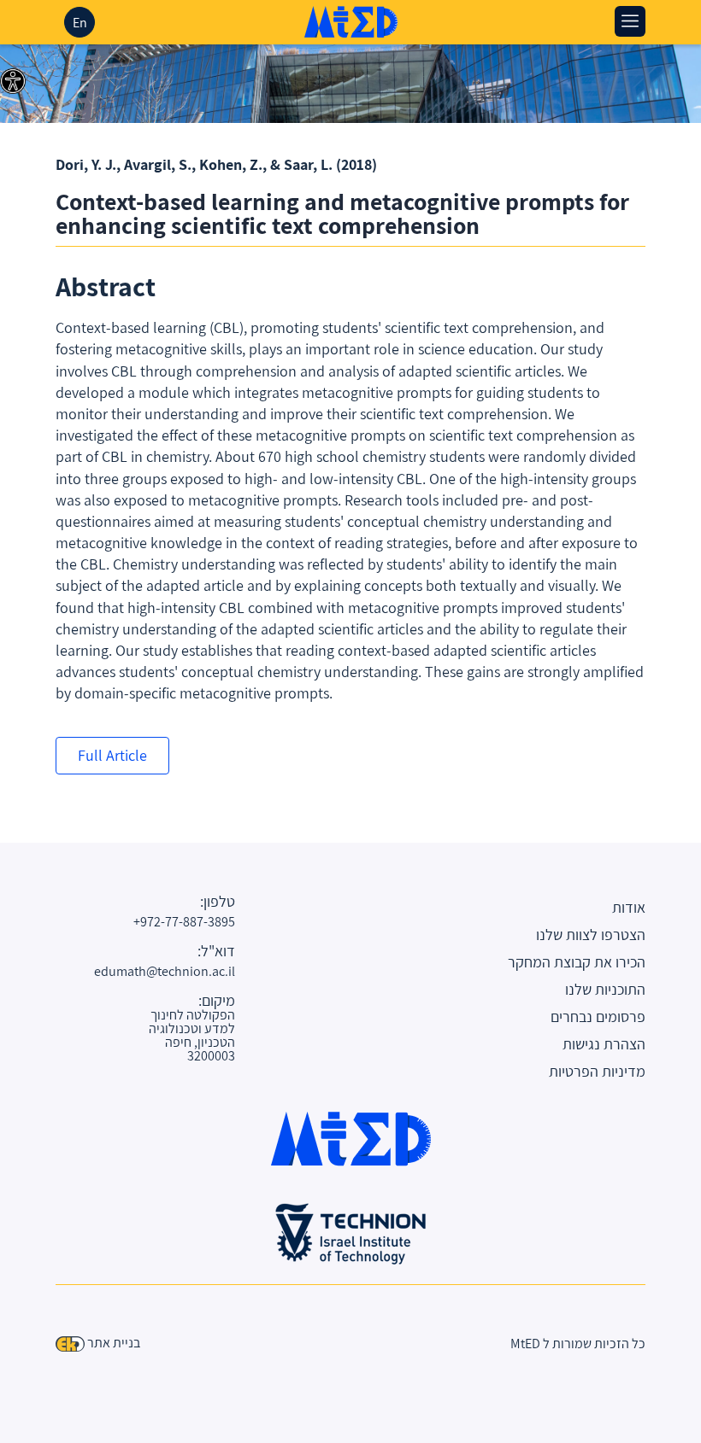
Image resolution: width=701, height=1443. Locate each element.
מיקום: (216, 1000)
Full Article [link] (112, 755)
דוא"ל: (216, 951)
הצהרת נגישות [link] (604, 1044)
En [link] (80, 23)
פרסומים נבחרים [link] (598, 1016)
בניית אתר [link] (113, 1343)
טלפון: (217, 901)
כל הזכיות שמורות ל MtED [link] (577, 1343)
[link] (13, 81)
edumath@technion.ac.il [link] (188, 971)
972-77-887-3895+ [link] (188, 922)
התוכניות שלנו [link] (605, 989)
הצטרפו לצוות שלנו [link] (590, 934)
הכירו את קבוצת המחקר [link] (576, 962)
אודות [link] (628, 907)
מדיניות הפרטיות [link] (597, 1071)
